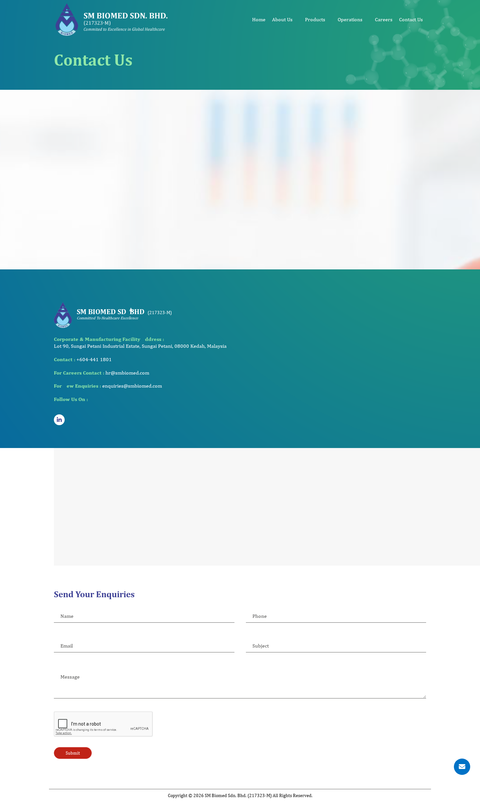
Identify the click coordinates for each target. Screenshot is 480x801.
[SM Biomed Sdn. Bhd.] (112, 19)
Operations (350, 19)
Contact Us (411, 19)
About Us (282, 19)
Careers (383, 19)
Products (315, 19)
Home (258, 19)
